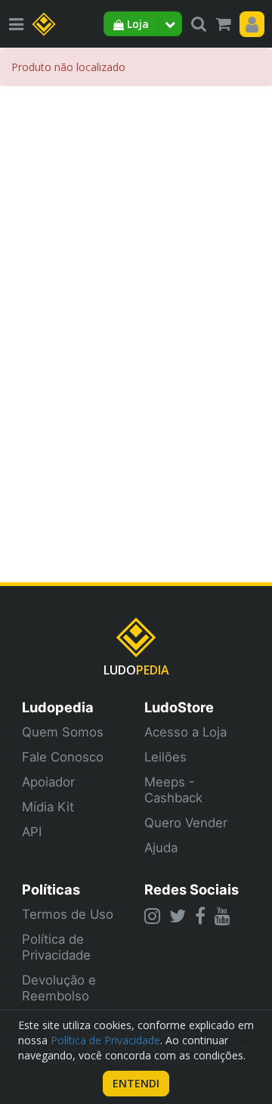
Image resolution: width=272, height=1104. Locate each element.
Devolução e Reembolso (59, 987)
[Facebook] (200, 915)
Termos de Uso (67, 914)
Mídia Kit (48, 806)
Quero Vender (185, 822)
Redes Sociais (191, 889)
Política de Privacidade (56, 947)
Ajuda (161, 847)
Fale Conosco (63, 756)
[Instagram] (152, 915)
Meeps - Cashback (173, 789)
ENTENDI (136, 1083)
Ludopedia (58, 707)
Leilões (165, 756)
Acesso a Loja (185, 732)
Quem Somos (63, 732)
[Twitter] (177, 915)
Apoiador (48, 781)
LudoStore (179, 707)
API (32, 831)
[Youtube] (222, 915)
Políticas (51, 889)
